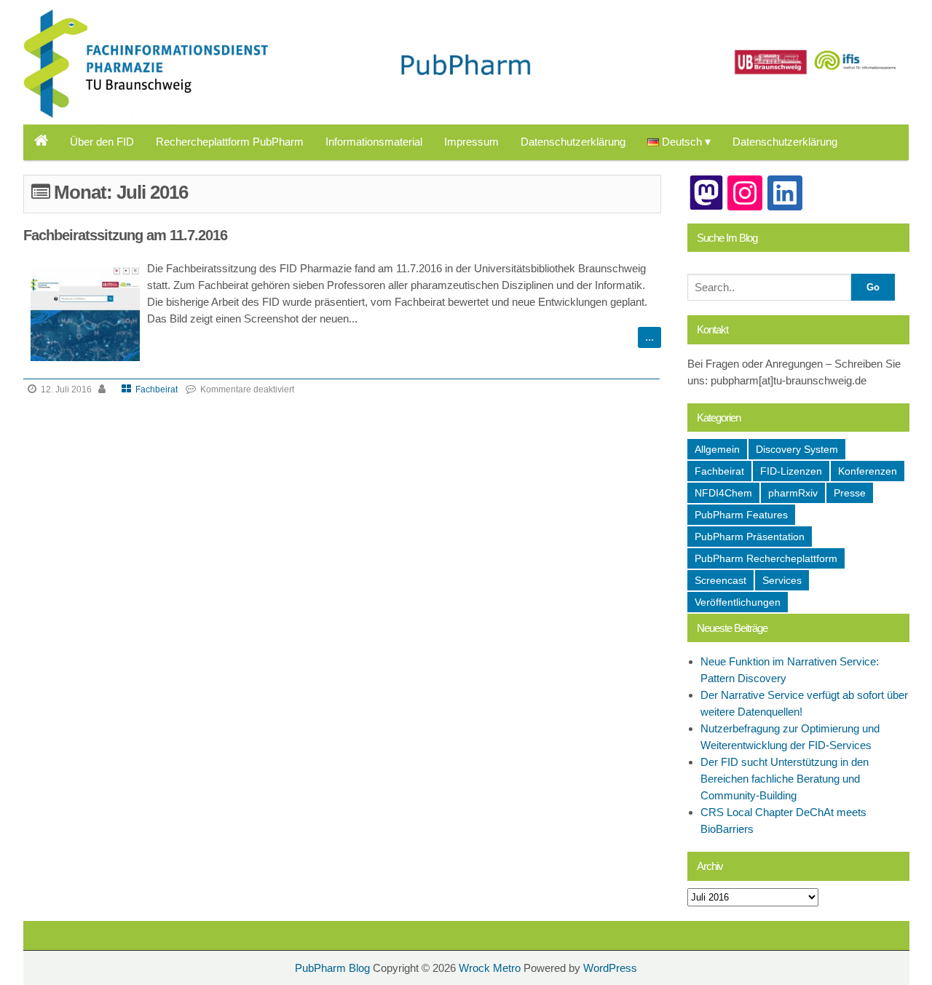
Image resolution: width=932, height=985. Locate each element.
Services (782, 580)
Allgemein (717, 449)
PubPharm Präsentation (750, 536)
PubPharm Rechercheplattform (766, 558)
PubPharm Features (741, 515)
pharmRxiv (793, 493)
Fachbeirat (156, 389)
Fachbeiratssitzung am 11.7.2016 (125, 235)
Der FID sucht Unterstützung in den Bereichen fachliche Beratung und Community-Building (784, 779)
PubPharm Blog (92, 26)
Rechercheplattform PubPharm (230, 141)
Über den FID (102, 141)
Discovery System (797, 449)
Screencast (720, 580)
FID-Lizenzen (791, 471)
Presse (850, 493)
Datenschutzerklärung (573, 141)
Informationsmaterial (373, 141)
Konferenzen (867, 471)
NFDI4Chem (723, 493)
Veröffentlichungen (738, 602)
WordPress (610, 968)
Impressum (471, 141)
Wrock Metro (491, 968)
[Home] (41, 141)
